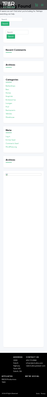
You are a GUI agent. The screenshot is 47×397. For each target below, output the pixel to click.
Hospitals (9, 96)
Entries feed (10, 140)
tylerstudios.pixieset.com (35, 366)
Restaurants (10, 110)
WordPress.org (11, 147)
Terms (38, 393)
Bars (7, 89)
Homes (8, 93)
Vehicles (9, 114)
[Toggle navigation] (42, 5)
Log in (8, 136)
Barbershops (10, 86)
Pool (7, 107)
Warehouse (10, 117)
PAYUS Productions (9, 379)
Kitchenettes (11, 100)
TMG (4, 382)
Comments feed (12, 143)
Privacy (43, 393)
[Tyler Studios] (17, 5)
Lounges (9, 103)
